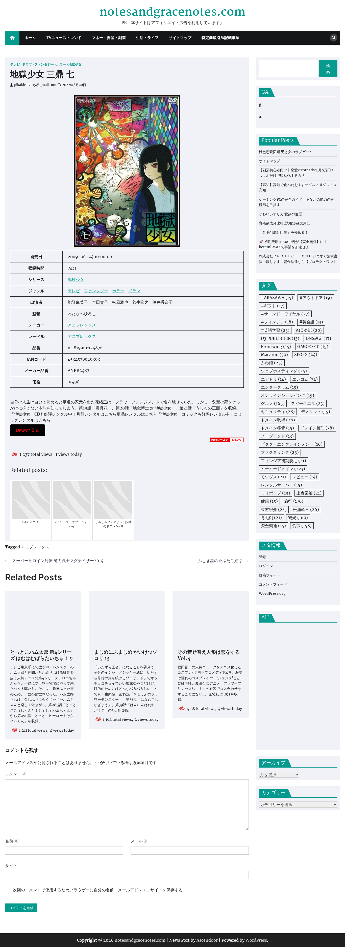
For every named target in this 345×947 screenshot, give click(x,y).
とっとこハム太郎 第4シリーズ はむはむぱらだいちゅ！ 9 (41, 655)
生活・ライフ (147, 37)
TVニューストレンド (64, 37)
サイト (11, 865)
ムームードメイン (283, 468)
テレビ (15, 64)
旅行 (293, 501)
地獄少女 (75, 64)
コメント (15, 773)
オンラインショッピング (287, 395)
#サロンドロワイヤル (285, 314)
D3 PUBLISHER (280, 338)
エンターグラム (279, 387)
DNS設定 (318, 338)
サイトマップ (180, 37)
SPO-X (305, 354)
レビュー (304, 476)
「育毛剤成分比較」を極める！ (283, 232)
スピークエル (308, 403)
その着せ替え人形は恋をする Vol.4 (209, 655)
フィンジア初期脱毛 (283, 460)
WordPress (256, 940)
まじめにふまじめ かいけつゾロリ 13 (125, 655)
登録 (262, 556)
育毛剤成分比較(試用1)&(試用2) (284, 223)
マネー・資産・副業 (109, 37)
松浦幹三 (306, 509)
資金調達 (273, 525)
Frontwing (276, 346)
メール (139, 840)
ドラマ (27, 64)
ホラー (61, 64)
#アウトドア (316, 297)
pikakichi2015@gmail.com (35, 85)
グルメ (273, 403)
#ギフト (273, 305)
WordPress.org (272, 593)
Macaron (274, 354)
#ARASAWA (277, 297)
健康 (269, 501)
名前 (11, 840)
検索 (328, 68)
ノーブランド (277, 436)
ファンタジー (44, 64)
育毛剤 (271, 517)
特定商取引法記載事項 (220, 37)
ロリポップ (275, 493)
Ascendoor (207, 940)
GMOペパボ (312, 346)
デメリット (315, 411)
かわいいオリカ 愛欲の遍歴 (280, 214)
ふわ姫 (272, 362)
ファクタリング (280, 452)
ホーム (30, 37)
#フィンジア (277, 322)
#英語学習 (275, 330)
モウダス (273, 476)
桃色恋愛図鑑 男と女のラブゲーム (286, 152)
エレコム (305, 379)
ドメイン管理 (317, 427)
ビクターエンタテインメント (292, 444)
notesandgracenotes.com (172, 12)
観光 (298, 517)
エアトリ (273, 379)
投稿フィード (269, 575)
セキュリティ (278, 411)
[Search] (333, 38)
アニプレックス (82, 324)
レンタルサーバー (281, 484)
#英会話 (311, 322)
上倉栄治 (309, 493)
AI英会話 (309, 330)
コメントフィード (273, 584)
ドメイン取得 (278, 419)
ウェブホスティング (284, 371)
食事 (302, 525)
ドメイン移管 (277, 427)
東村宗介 (274, 509)
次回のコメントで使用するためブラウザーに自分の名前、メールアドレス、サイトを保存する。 (100, 889)
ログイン (266, 566)
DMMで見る (27, 430)
